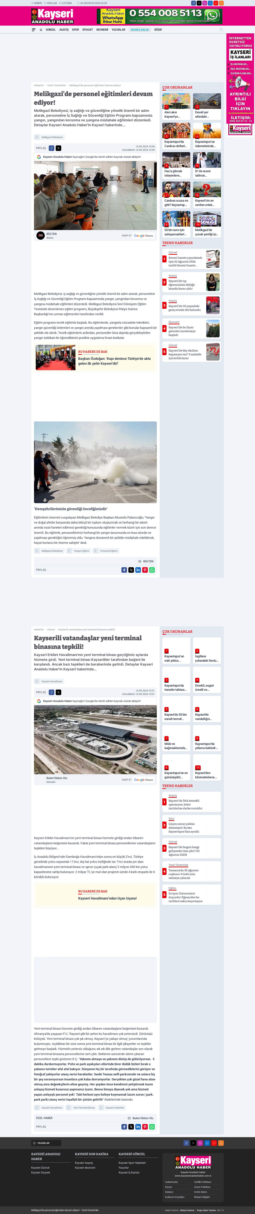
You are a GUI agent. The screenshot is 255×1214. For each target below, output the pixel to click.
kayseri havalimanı (52, 681)
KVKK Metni (200, 1192)
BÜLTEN (51, 235)
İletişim (67, 3)
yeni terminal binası (84, 1107)
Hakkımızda (171, 1182)
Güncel (51, 29)
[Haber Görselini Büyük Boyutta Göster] (95, 195)
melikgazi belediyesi (52, 137)
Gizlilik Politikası (202, 1182)
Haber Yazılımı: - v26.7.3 (194, 1210)
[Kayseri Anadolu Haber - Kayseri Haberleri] (193, 1162)
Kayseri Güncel (40, 1167)
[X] (199, 3)
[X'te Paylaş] (58, 148)
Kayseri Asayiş (84, 1162)
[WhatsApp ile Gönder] (152, 570)
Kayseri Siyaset (40, 1172)
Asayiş (64, 29)
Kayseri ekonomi (85, 1167)
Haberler (39, 85)
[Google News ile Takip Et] (143, 235)
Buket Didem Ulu (56, 779)
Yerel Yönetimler (56, 85)
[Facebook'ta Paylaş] (51, 148)
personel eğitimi (108, 551)
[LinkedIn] (210, 3)
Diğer (158, 29)
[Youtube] (215, 3)
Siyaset (87, 29)
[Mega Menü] (33, 30)
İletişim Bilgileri (202, 1197)
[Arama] (221, 29)
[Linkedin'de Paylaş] (138, 570)
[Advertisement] (15, 85)
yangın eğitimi (81, 551)
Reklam (52, 3)
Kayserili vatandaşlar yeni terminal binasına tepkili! (86, 629)
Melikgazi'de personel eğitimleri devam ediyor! (95, 85)
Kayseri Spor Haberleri (132, 1162)
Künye (38, 3)
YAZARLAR (43, 1143)
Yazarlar (118, 29)
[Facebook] (193, 3)
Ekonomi (102, 29)
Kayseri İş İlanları (129, 1172)
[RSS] (221, 3)
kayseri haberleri (115, 1107)
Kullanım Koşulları (174, 1197)
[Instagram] (204, 3)
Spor (75, 29)
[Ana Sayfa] (41, 29)
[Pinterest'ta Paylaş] (145, 570)
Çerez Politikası (202, 1187)
